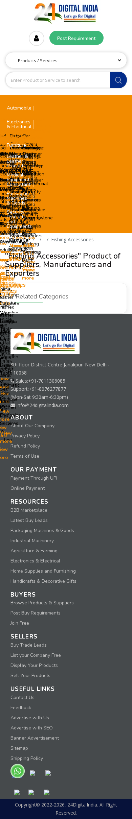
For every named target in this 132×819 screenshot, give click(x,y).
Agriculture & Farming (34, 551)
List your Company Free (35, 655)
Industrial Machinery (32, 540)
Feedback (20, 707)
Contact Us (22, 697)
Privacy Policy (25, 436)
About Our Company (32, 426)
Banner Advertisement (34, 738)
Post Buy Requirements (35, 613)
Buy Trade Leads (28, 645)
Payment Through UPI (33, 478)
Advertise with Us (29, 718)
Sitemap (19, 748)
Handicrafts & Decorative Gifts (43, 581)
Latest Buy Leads (29, 520)
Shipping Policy (26, 758)
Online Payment (27, 488)
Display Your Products (34, 665)
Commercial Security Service (35, 191)
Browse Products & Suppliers (42, 603)
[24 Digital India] (66, 11)
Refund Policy (25, 446)
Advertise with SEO (31, 728)
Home (23, 239)
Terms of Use (24, 456)
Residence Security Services (34, 218)
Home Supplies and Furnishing (43, 571)
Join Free (19, 623)
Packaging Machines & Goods (42, 530)
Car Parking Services (32, 244)
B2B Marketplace (28, 510)
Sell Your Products (30, 675)
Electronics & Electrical (35, 561)
